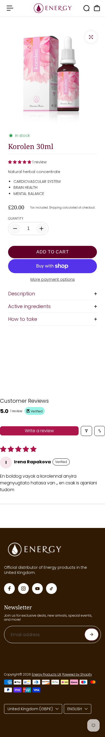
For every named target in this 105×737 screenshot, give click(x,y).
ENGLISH (74, 709)
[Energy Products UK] (52, 8)
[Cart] (97, 8)
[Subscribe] (92, 634)
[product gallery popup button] (91, 37)
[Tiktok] (51, 588)
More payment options (52, 279)
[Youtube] (37, 588)
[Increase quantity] (41, 228)
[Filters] (86, 431)
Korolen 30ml (30, 146)
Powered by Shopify (77, 674)
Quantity (15, 218)
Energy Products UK (46, 674)
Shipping (55, 208)
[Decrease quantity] (15, 228)
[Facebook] (9, 588)
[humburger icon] (10, 8)
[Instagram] (23, 588)
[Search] (86, 8)
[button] (20, 162)
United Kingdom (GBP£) (30, 709)
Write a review (39, 431)
